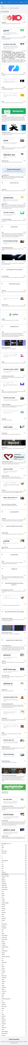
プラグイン (10, 2)
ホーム (2, 6)
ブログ (26, 2)
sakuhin (21, 2)
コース (4, 2)
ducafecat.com (4, 1041)
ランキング (16, 2)
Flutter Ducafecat (14, 1039)
